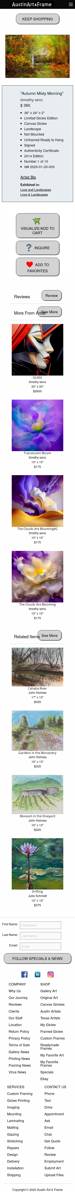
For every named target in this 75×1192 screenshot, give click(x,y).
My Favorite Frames (49, 1063)
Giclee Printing (18, 1100)
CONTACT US (55, 1086)
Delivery (13, 1161)
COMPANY (17, 984)
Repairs (13, 1147)
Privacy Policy (19, 1038)
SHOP (45, 984)
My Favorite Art (52, 1055)
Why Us (15, 990)
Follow (49, 1147)
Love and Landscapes (35, 189)
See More (50, 311)
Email (48, 1127)
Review (50, 1154)
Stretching (15, 1141)
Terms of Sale (19, 1044)
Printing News (19, 1058)
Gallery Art (48, 990)
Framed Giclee (51, 1031)
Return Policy (19, 1031)
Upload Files (54, 1174)
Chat (48, 1134)
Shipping (14, 1174)
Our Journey (18, 997)
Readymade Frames (49, 1046)
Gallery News (19, 1051)
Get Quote (52, 1141)
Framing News (20, 1065)
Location (15, 1024)
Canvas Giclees (52, 1004)
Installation (15, 1167)
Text (47, 1100)
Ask (47, 1120)
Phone (49, 1093)
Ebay (44, 1078)
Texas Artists (50, 1017)
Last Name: (10, 934)
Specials (46, 1072)
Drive (48, 1107)
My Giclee (48, 1024)
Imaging (13, 1107)
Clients (14, 1011)
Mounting (14, 1113)
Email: (13, 945)
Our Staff (15, 1017)
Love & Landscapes (34, 194)
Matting (12, 1127)
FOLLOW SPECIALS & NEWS (37, 958)
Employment (54, 1161)
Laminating (15, 1120)
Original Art (49, 997)
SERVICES (15, 1086)
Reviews (15, 1004)
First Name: (10, 924)
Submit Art (52, 1167)
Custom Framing (19, 1093)
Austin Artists (50, 1011)
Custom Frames (52, 1038)
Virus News (17, 1072)
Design (12, 1154)
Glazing (13, 1134)
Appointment (54, 1113)
